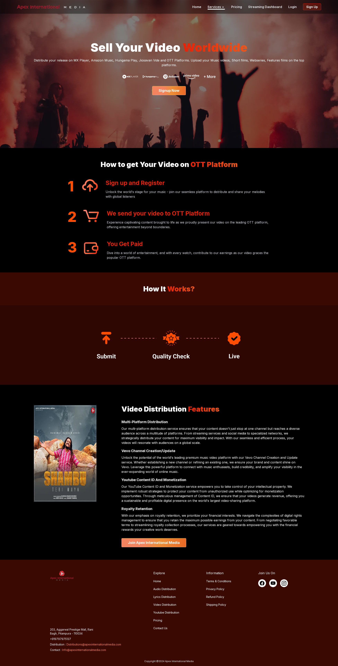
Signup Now (169, 90)
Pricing (236, 7)
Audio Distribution (164, 589)
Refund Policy (215, 596)
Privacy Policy (215, 589)
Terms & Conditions (218, 581)
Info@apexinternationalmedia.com (84, 650)
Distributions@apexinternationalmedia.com (94, 644)
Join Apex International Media (154, 543)
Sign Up (312, 7)
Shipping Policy (216, 604)
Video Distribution (164, 604)
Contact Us (160, 628)
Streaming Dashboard (265, 7)
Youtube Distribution (166, 612)
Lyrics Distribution (164, 596)
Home (196, 7)
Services (214, 7)
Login (292, 7)
